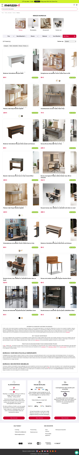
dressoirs (68, 332)
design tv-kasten (63, 346)
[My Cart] (76, 5)
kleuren (33, 36)
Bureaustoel (46, 30)
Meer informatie (13, 418)
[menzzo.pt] (55, 451)
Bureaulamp (33, 30)
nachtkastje (43, 346)
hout (4, 345)
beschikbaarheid (21, 36)
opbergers (37, 340)
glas (10, 345)
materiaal (45, 36)
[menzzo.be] (50, 451)
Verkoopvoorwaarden (60, 429)
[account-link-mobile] (74, 5)
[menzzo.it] (42, 451)
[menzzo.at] (47, 451)
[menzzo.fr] (37, 451)
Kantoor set (58, 30)
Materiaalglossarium (20, 434)
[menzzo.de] (39, 451)
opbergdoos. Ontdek (52, 346)
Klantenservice (33, 432)
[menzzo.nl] (45, 451)
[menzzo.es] (53, 451)
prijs (9, 36)
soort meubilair (56, 36)
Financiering (33, 429)
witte (48, 367)
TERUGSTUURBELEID (20, 432)
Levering (17, 429)
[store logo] (38, 5)
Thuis (3, 12)
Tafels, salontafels (8, 12)
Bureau (14, 12)
